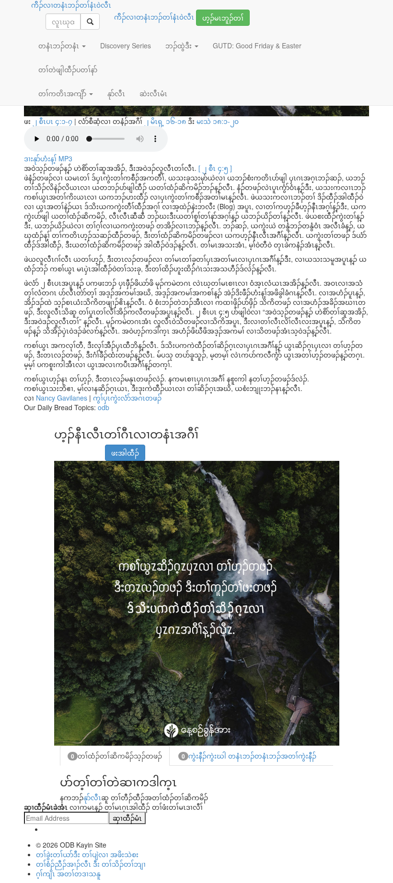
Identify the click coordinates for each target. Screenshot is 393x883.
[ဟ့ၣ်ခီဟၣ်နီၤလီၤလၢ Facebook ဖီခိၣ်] (60, 448)
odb (103, 407)
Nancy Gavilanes (61, 397)
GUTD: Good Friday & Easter (257, 45)
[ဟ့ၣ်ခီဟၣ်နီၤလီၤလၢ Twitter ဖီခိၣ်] (84, 448)
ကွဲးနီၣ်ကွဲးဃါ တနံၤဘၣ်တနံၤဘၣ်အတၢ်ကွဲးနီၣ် (249, 755)
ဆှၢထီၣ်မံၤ (127, 818)
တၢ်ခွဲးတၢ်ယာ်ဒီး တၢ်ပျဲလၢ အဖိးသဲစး (87, 854)
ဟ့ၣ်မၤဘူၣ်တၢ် (222, 17)
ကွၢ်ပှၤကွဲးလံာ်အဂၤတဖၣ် (127, 397)
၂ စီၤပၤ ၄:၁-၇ (52, 121)
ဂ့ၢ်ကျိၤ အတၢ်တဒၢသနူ (68, 873)
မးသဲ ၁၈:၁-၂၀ (217, 121)
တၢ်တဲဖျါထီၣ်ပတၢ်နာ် (67, 69)
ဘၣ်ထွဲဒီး (179, 45)
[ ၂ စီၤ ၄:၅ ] (215, 168)
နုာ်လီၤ (92, 797)
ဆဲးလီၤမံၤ (153, 93)
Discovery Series (125, 45)
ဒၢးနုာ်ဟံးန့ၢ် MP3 (48, 158)
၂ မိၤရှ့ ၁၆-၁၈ (166, 121)
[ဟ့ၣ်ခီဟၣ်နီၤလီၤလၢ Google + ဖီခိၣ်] (72, 448)
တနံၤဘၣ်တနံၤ (59, 45)
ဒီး (191, 121)
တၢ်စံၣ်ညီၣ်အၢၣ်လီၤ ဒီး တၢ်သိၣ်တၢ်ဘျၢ (91, 864)
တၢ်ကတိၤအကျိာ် (63, 93)
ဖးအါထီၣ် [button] (125, 453)
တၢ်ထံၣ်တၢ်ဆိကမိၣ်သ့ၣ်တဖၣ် (116, 755)
